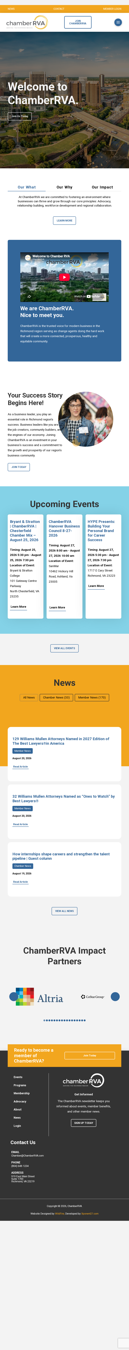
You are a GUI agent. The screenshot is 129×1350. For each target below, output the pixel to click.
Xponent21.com (89, 1213)
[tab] (27, 187)
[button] (105, 22)
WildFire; (60, 1213)
